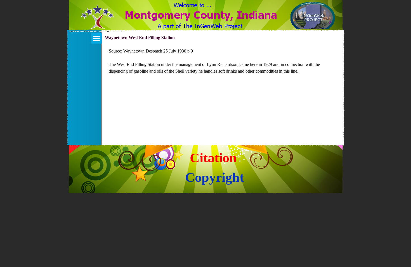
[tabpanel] (223, 64)
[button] (97, 20)
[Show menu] (96, 38)
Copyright (214, 177)
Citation (213, 157)
